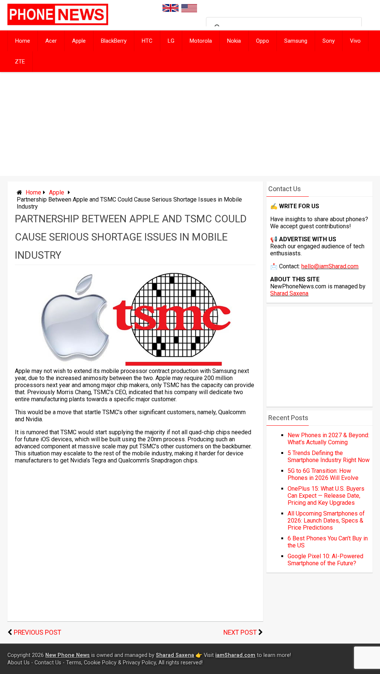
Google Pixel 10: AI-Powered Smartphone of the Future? (325, 560)
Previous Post (37, 632)
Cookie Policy (100, 663)
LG (171, 40)
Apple (79, 40)
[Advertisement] (190, 124)
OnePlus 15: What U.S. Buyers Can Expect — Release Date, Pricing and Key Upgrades (326, 495)
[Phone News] (57, 23)
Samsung (295, 40)
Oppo (262, 40)
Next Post (240, 632)
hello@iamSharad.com (329, 266)
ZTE (20, 61)
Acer (51, 40)
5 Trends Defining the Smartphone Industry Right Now (329, 456)
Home (22, 40)
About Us (18, 663)
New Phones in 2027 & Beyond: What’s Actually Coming (328, 439)
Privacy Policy (139, 663)
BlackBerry (114, 40)
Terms (73, 663)
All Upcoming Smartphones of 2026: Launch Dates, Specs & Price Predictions (326, 520)
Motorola (201, 40)
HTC (147, 40)
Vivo (355, 40)
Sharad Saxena (289, 293)
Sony (328, 40)
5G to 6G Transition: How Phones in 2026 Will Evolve (323, 474)
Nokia (234, 40)
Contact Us (48, 663)
